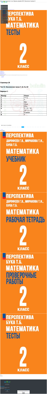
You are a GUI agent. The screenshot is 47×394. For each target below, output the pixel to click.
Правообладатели (2, 388)
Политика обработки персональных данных (4, 387)
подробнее (24, 391)
